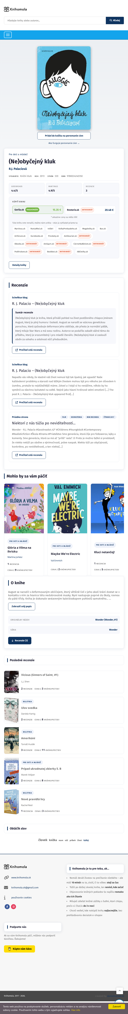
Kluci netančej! (104, 552)
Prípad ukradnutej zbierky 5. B (41, 768)
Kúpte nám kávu (22, 948)
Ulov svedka (29, 708)
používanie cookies (21, 897)
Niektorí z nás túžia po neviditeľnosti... (44, 423)
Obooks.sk (25, 244)
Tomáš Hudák (28, 744)
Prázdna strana (20, 417)
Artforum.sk (19, 236)
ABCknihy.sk (82, 251)
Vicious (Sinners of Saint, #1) (39, 675)
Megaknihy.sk (88, 229)
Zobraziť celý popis (22, 606)
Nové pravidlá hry (33, 799)
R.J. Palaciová (18, 169)
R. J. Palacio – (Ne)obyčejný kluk (38, 303)
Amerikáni (28, 738)
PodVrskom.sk (27, 251)
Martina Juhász (15, 557)
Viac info (75, 1010)
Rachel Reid (26, 805)
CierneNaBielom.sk (89, 244)
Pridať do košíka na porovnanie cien (64, 135)
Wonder (113, 629)
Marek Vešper (28, 774)
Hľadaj (116, 20)
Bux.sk (103, 229)
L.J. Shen (25, 681)
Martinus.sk (19, 229)
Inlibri (50, 229)
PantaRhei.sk (36, 229)
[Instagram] (13, 906)
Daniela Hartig (28, 713)
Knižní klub (26, 176)
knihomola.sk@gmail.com (24, 887)
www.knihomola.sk (21, 877)
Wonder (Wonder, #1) (106, 619)
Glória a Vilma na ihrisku (19, 549)
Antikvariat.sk (77, 236)
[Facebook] (7, 906)
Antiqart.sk (55, 244)
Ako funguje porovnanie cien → (64, 143)
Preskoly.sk (53, 236)
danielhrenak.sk (115, 996)
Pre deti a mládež (18, 154)
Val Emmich (56, 560)
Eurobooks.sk (37, 236)
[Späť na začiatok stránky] (119, 991)
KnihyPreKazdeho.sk (67, 229)
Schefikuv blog (20, 297)
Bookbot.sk (58, 251)
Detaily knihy (19, 265)
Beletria (27, 701)
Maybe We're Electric (65, 554)
